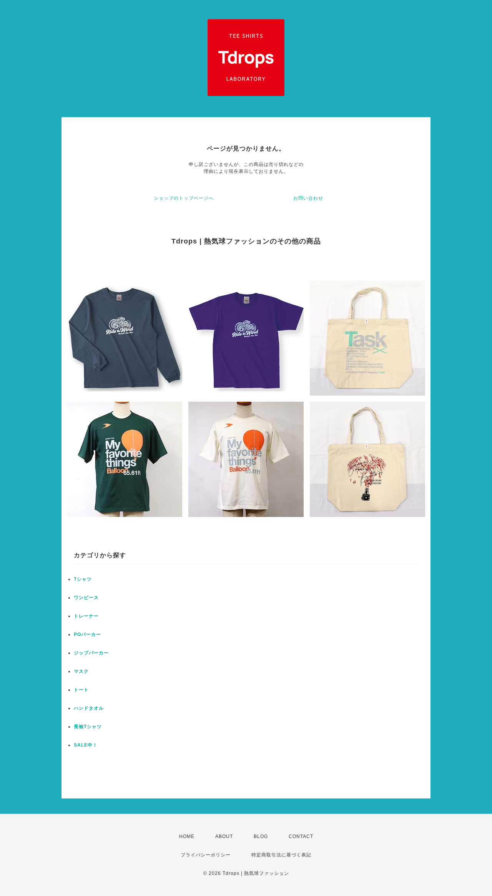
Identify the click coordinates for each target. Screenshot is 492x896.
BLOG (261, 836)
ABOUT (224, 836)
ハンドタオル (89, 708)
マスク (81, 671)
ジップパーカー (91, 653)
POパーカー (87, 634)
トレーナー (86, 616)
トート (81, 689)
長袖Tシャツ (88, 726)
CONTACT (301, 836)
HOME (186, 836)
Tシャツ (83, 579)
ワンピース (86, 597)
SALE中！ (86, 745)
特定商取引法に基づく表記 (281, 855)
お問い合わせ (308, 198)
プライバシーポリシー (206, 855)
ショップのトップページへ (184, 198)
